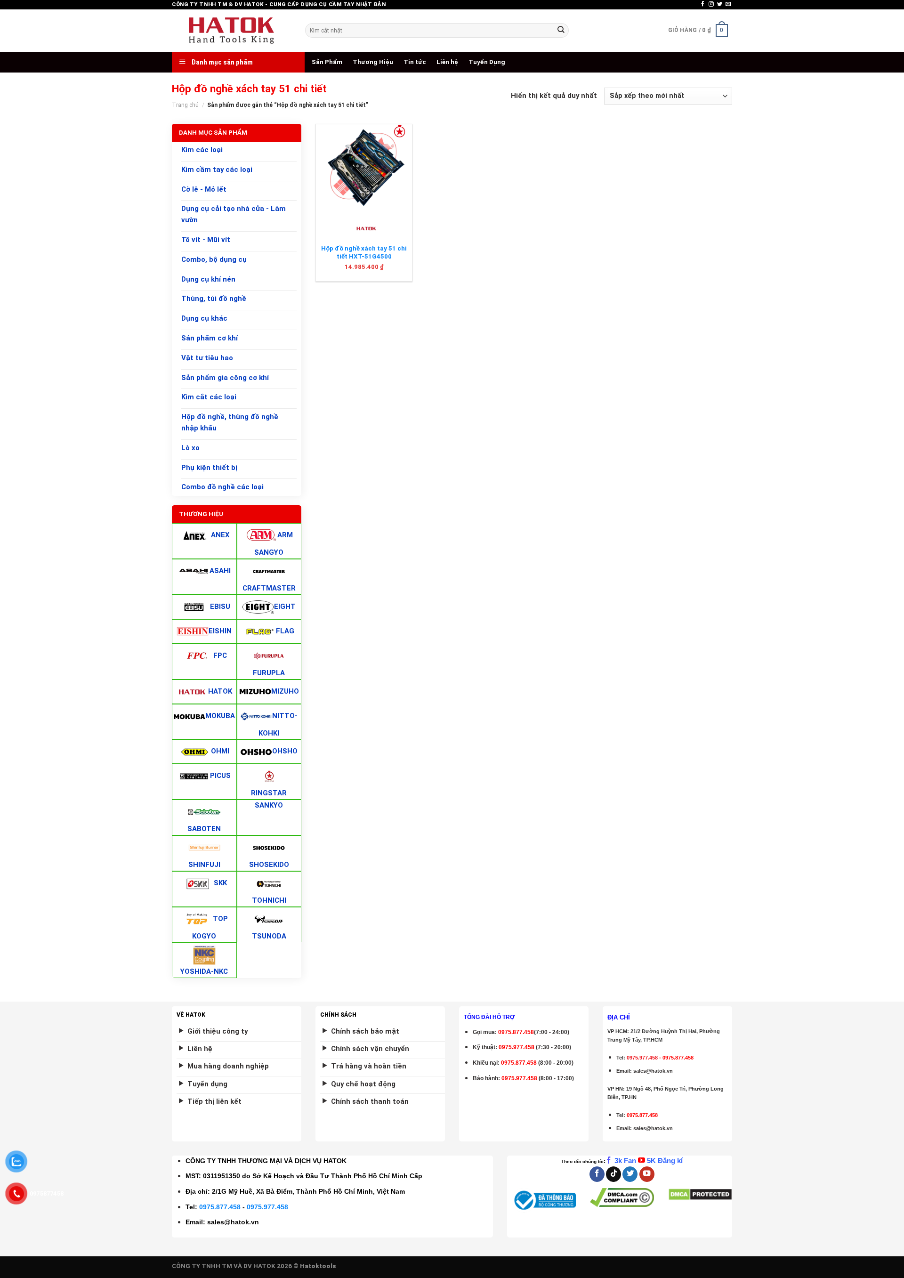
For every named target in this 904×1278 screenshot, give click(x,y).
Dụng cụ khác (204, 318)
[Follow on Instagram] (711, 4)
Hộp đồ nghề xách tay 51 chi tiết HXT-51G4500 (364, 252)
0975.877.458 (220, 1207)
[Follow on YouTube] (646, 1174)
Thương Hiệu (373, 61)
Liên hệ (447, 61)
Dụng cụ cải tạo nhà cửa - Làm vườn (233, 215)
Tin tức (415, 61)
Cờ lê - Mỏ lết (203, 189)
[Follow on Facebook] (702, 4)
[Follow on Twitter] (719, 4)
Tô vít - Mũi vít (205, 239)
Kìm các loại (202, 150)
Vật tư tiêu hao (207, 358)
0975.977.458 (516, 1047)
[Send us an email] (728, 4)
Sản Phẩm (327, 61)
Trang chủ (185, 105)
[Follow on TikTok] (613, 1174)
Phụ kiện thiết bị (209, 467)
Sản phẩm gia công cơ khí (225, 377)
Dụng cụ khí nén (208, 279)
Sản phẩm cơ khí (209, 338)
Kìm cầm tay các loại (216, 169)
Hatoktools (318, 1266)
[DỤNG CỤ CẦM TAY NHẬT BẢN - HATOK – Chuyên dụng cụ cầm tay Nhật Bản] (231, 31)
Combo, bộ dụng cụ (214, 259)
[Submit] (560, 30)
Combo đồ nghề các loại (222, 487)
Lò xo (190, 448)
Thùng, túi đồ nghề (213, 299)
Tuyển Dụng (486, 61)
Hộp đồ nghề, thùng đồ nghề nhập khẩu (229, 422)
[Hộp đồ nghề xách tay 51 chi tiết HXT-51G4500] (364, 166)
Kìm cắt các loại (208, 397)
